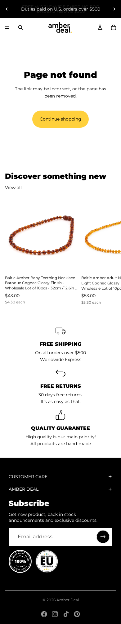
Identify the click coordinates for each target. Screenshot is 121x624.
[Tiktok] (66, 614)
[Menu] (7, 27)
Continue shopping (60, 119)
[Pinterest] (77, 614)
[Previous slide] (7, 9)
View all (13, 187)
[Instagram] (55, 614)
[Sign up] (103, 536)
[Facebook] (44, 614)
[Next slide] (114, 9)
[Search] (20, 27)
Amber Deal (67, 600)
